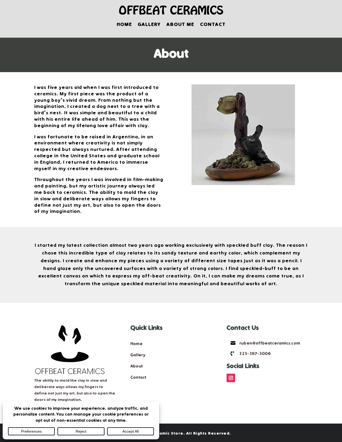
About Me (180, 24)
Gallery (149, 24)
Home (124, 24)
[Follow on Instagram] (231, 378)
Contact (213, 24)
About (136, 366)
